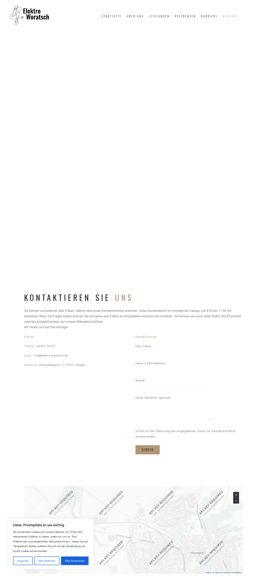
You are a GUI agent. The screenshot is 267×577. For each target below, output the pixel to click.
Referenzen (185, 16)
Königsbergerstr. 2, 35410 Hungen (62, 365)
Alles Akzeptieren (75, 561)
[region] (51, 543)
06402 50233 (46, 346)
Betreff (140, 380)
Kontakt (230, 16)
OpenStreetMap (222, 572)
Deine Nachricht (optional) (152, 397)
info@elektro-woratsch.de (51, 355)
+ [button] (236, 495)
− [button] (236, 501)
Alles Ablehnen (47, 561)
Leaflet (208, 572)
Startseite (112, 16)
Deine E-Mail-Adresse (150, 363)
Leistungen (159, 16)
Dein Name (143, 346)
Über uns (135, 16)
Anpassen (23, 561)
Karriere (209, 16)
